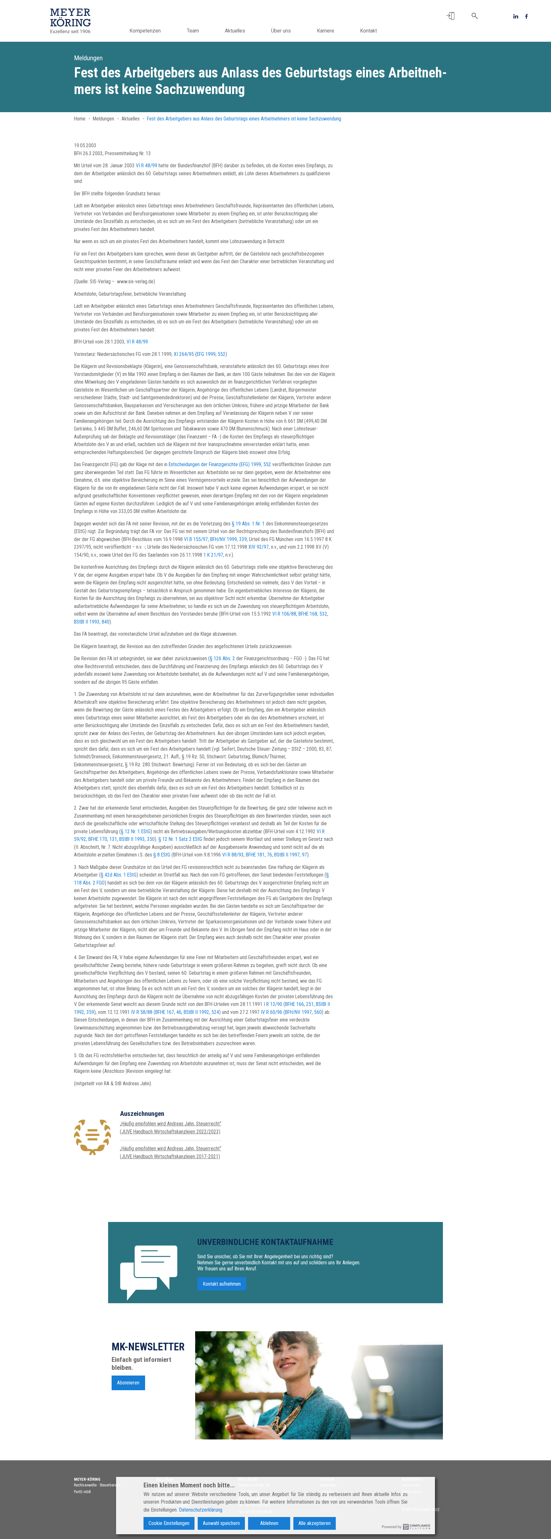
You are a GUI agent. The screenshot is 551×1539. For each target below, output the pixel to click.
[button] (450, 16)
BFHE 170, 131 (102, 839)
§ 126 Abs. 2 (222, 658)
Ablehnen (269, 1523)
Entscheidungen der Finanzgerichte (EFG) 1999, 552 (220, 464)
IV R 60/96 (271, 1012)
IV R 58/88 (141, 1012)
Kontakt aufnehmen (222, 1284)
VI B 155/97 (196, 539)
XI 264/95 (184, 354)
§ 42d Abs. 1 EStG (118, 875)
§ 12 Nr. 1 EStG (136, 831)
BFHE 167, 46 (168, 1012)
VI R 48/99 (146, 166)
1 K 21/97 (213, 555)
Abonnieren (128, 1383)
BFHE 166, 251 (299, 1004)
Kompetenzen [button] (145, 31)
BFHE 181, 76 (259, 855)
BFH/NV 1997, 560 (303, 1012)
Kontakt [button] (368, 31)
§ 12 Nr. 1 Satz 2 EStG (180, 839)
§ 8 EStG (161, 855)
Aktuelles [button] (235, 31)
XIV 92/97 (258, 547)
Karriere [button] (325, 31)
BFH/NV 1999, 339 (228, 539)
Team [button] (193, 31)
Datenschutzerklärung (200, 1510)
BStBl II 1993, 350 (137, 839)
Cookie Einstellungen (169, 1523)
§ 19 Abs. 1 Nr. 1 (248, 524)
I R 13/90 (273, 1004)
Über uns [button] (281, 31)
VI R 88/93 (233, 855)
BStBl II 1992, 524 (201, 1012)
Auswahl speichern (221, 1523)
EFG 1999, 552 (211, 354)
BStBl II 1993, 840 (91, 622)
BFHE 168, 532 (312, 614)
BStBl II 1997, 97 (290, 855)
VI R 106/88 (284, 614)
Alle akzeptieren (314, 1523)
